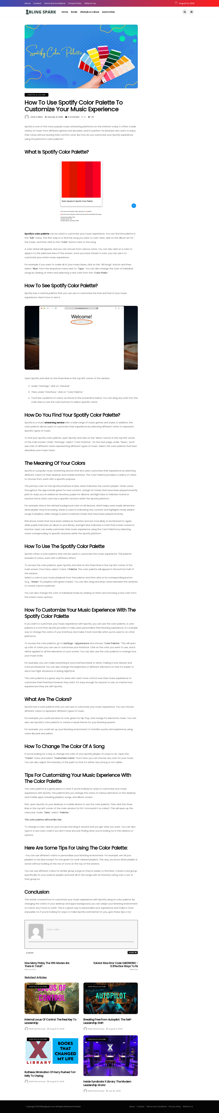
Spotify (31, 953)
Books (74, 11)
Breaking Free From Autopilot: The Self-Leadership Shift (107, 1021)
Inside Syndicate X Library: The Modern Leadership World (107, 1083)
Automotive (108, 11)
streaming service (55, 422)
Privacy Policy (74, 3)
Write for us (90, 3)
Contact (37, 3)
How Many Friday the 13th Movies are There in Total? (47, 966)
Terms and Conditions (54, 3)
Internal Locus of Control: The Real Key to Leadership (50, 1021)
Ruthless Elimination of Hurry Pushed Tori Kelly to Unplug (50, 1073)
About (27, 3)
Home (65, 11)
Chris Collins (37, 117)
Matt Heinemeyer (37, 1028)
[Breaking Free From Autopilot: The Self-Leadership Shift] (110, 998)
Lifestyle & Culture (89, 11)
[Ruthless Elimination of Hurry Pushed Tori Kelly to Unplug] (52, 1051)
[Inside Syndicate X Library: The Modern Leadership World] (110, 1055)
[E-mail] (30, 946)
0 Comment (73, 117)
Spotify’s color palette (37, 233)
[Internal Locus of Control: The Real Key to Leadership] (52, 998)
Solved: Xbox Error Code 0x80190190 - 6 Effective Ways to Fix (115, 966)
